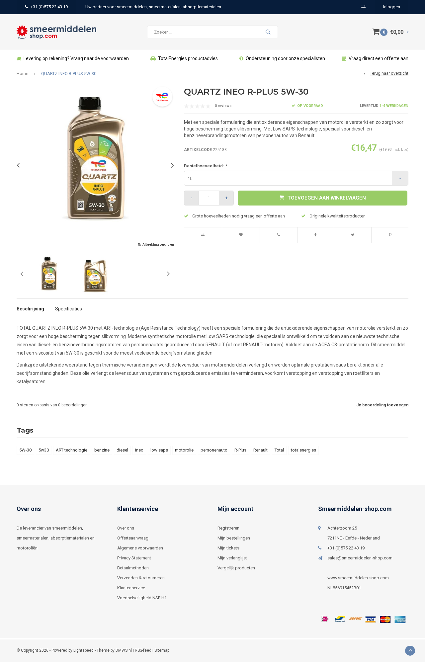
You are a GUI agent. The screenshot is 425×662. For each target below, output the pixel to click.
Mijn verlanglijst (232, 557)
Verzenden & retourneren (141, 577)
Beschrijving (30, 308)
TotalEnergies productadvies (188, 58)
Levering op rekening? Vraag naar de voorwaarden (76, 58)
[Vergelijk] (363, 6)
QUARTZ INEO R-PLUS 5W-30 (68, 73)
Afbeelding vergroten (158, 244)
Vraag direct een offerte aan (378, 58)
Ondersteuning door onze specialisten (285, 58)
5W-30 (25, 450)
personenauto (214, 450)
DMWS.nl (124, 650)
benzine (102, 450)
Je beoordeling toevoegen (382, 405)
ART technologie (71, 450)
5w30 (44, 450)
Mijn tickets (228, 547)
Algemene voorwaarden (140, 547)
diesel (122, 450)
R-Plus (240, 450)
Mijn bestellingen (233, 538)
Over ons (125, 528)
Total (279, 450)
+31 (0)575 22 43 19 (49, 6)
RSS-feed (143, 650)
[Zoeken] (268, 32)
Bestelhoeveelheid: (205, 165)
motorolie (184, 450)
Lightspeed (83, 650)
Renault (260, 450)
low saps (159, 450)
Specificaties (68, 308)
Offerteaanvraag (132, 538)
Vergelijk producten (236, 567)
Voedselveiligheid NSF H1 (142, 597)
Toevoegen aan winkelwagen (327, 198)
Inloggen (391, 6)
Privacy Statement (134, 557)
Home (22, 73)
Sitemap (161, 650)
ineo (139, 450)
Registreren (228, 528)
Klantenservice (131, 587)
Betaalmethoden (133, 567)
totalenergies (303, 450)
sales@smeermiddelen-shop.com (359, 557)
